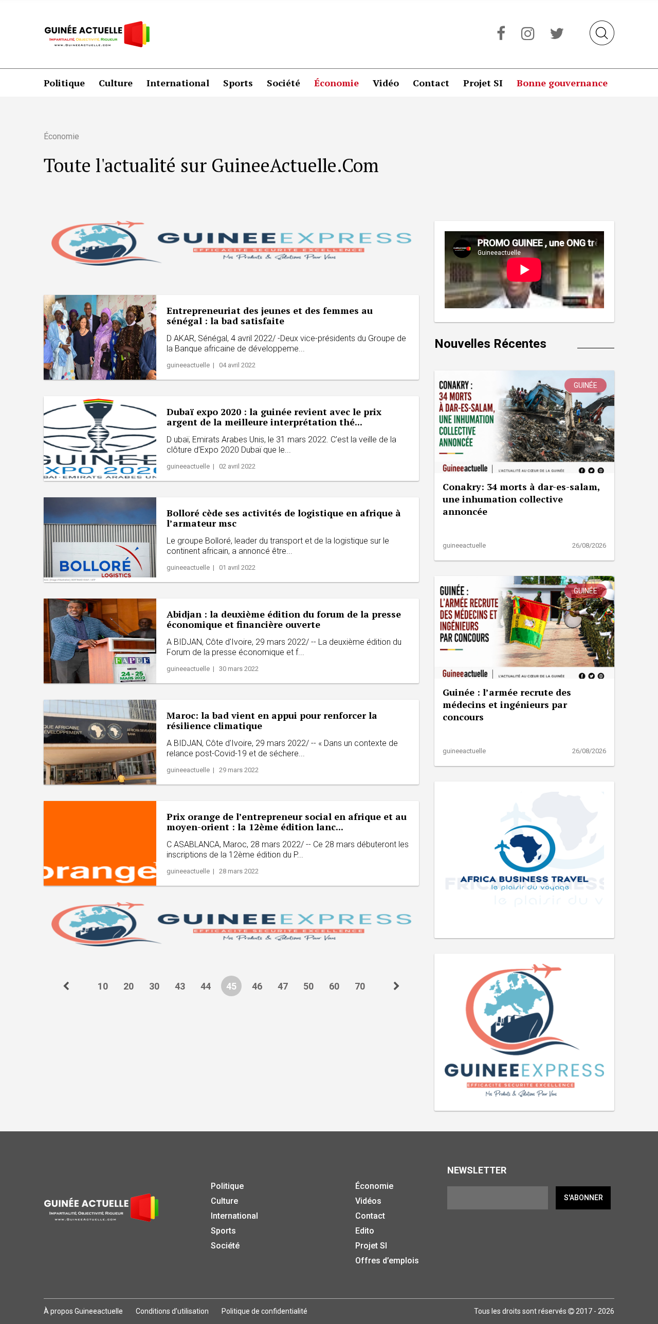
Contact (431, 83)
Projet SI (483, 83)
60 (334, 986)
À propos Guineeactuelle (83, 1311)
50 (308, 986)
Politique (64, 83)
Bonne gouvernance (562, 83)
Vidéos (368, 1201)
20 (128, 986)
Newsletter (476, 1170)
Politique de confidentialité (264, 1311)
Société (283, 83)
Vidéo (386, 83)
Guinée (585, 385)
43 (180, 986)
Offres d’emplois (387, 1260)
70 (360, 986)
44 (205, 986)
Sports (238, 83)
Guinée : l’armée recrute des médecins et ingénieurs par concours (507, 704)
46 (257, 986)
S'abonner (583, 1198)
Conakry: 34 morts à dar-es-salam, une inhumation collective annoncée (521, 498)
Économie (336, 83)
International (178, 83)
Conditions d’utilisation (172, 1311)
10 (103, 986)
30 (154, 986)
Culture (116, 83)
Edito (364, 1231)
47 (283, 986)
